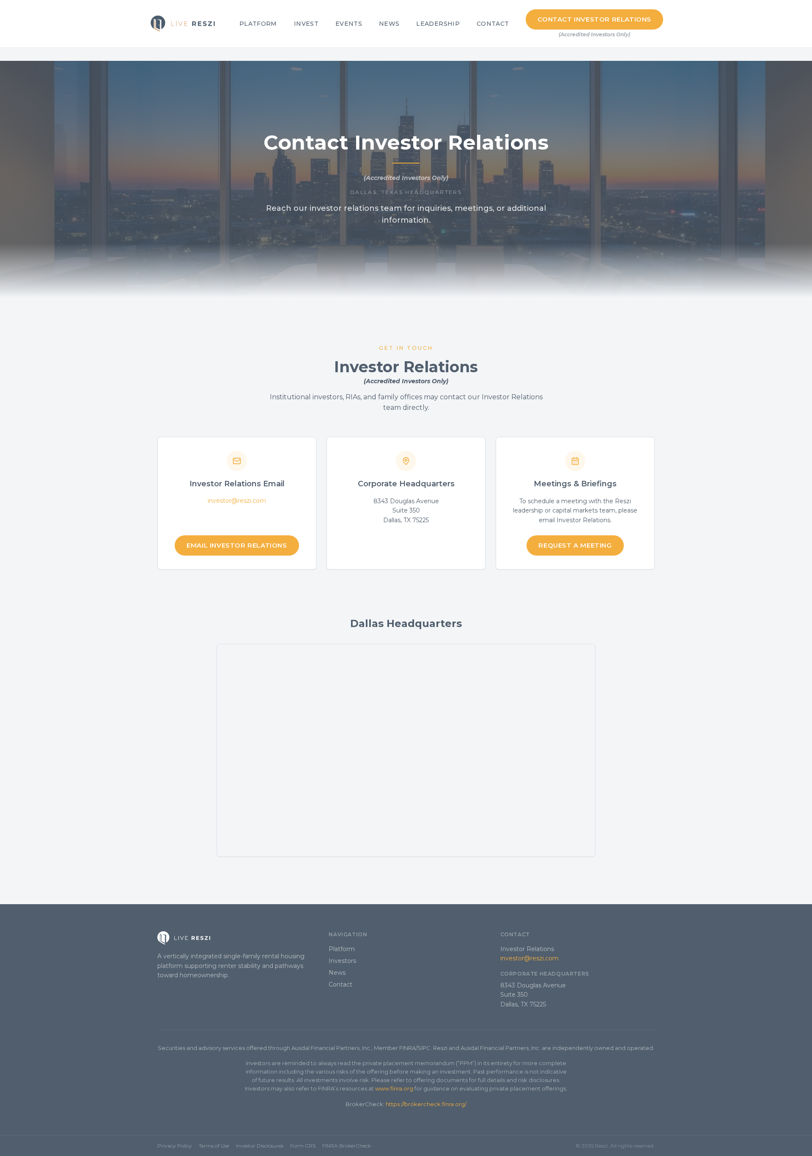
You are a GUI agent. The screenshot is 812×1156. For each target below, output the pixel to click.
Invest (306, 23)
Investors (342, 961)
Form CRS (302, 1145)
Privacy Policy (174, 1145)
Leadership (438, 23)
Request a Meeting (575, 545)
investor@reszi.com (237, 500)
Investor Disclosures (259, 1145)
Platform (258, 23)
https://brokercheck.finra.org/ (426, 1104)
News (389, 23)
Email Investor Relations (237, 545)
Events (348, 23)
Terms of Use (214, 1145)
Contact (493, 23)
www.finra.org (394, 1088)
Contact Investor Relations (594, 19)
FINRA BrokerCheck (346, 1145)
